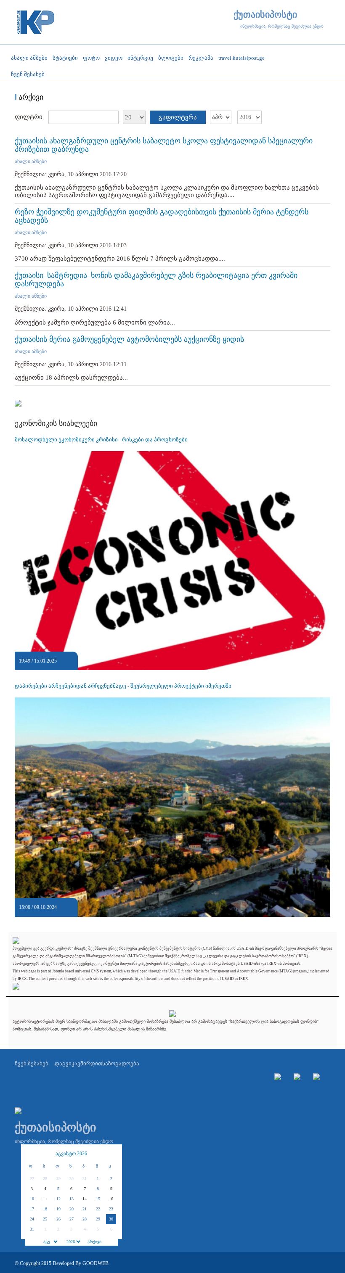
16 (111, 1198)
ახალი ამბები (31, 161)
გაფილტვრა (178, 117)
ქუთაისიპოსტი (265, 15)
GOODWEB (95, 1263)
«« (31, 1153)
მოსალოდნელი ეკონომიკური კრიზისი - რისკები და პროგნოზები (101, 439)
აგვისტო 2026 (71, 1154)
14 (84, 1198)
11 (45, 1198)
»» (111, 1153)
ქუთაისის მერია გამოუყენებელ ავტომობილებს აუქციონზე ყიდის (129, 339)
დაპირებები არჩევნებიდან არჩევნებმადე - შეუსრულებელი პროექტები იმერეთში (123, 686)
